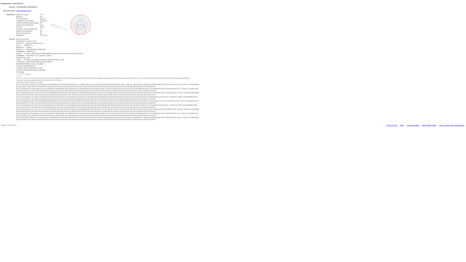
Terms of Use (392, 125)
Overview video (413, 125)
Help (402, 125)
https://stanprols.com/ (24, 11)
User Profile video (429, 125)
